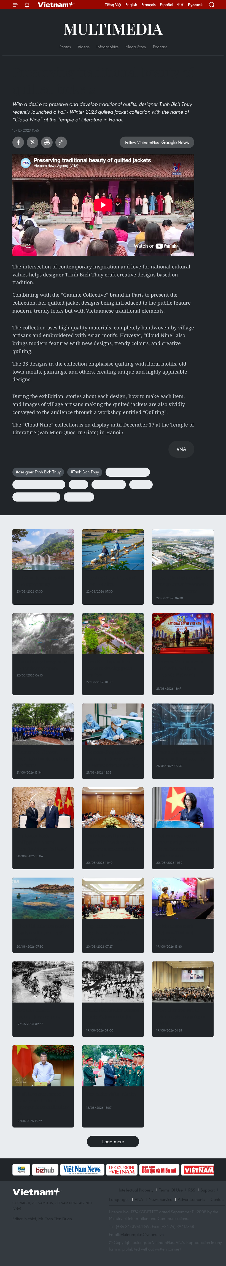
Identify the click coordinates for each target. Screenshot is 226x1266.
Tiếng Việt (113, 4)
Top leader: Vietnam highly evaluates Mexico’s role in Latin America (111, 932)
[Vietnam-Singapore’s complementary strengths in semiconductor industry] (113, 724)
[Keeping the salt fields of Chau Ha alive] (113, 549)
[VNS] (82, 1170)
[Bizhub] (45, 1170)
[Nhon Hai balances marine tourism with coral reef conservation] (43, 898)
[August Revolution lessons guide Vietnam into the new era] (113, 982)
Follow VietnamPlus (142, 142)
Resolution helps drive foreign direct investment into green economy (182, 584)
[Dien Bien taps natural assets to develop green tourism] (113, 633)
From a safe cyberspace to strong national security (182, 755)
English (131, 4)
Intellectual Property (136, 1190)
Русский (195, 5)
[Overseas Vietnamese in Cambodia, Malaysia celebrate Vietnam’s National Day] (183, 633)
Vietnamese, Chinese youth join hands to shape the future (42, 758)
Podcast (160, 46)
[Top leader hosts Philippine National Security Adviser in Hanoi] (43, 807)
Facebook (18, 142)
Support (208, 1190)
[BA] (199, 1170)
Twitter (32, 142)
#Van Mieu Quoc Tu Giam (39, 484)
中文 (180, 5)
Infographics (107, 46)
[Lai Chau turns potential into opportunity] (43, 549)
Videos (84, 46)
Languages (119, 1199)
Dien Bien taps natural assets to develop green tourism (109, 668)
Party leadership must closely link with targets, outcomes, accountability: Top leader (112, 845)
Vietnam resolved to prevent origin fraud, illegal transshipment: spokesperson (178, 845)
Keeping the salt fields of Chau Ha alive (111, 581)
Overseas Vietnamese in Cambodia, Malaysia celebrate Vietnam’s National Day (179, 671)
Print (47, 142)
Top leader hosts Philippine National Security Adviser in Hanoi (42, 842)
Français (148, 4)
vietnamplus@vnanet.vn (142, 1234)
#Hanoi (78, 484)
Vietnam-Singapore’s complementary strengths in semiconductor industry (112, 758)
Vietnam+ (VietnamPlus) (56, 5)
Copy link (61, 142)
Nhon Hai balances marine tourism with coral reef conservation (43, 932)
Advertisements (191, 1199)
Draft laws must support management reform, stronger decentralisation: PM (43, 1103)
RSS (191, 1190)
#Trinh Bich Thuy (85, 472)
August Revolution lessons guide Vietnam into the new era (112, 1016)
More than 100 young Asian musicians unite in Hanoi (180, 1016)
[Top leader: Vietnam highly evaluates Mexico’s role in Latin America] (113, 898)
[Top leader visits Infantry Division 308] (113, 1065)
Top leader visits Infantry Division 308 (111, 1097)
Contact (218, 1199)
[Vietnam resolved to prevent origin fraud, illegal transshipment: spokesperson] (183, 807)
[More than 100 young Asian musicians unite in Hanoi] (183, 982)
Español (166, 4)
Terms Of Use (171, 1190)
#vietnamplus (79, 496)
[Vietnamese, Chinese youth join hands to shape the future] (43, 724)
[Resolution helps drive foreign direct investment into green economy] (183, 549)
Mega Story (135, 46)
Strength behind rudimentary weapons (38, 1013)
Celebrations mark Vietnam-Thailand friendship (174, 932)
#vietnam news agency (36, 496)
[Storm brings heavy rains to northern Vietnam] (43, 633)
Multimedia (113, 28)
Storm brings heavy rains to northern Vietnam (42, 665)
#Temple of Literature (128, 472)
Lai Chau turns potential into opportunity (41, 581)
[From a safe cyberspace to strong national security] (183, 724)
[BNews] (21, 1170)
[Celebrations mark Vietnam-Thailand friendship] (183, 898)
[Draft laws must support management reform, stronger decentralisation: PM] (43, 1065)
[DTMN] (159, 1170)
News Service (160, 1199)
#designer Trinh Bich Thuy (38, 472)
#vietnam (141, 484)
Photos (65, 46)
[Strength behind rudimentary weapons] (43, 982)
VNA (139, 1199)
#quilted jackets (109, 484)
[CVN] (122, 1170)
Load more (113, 1141)
